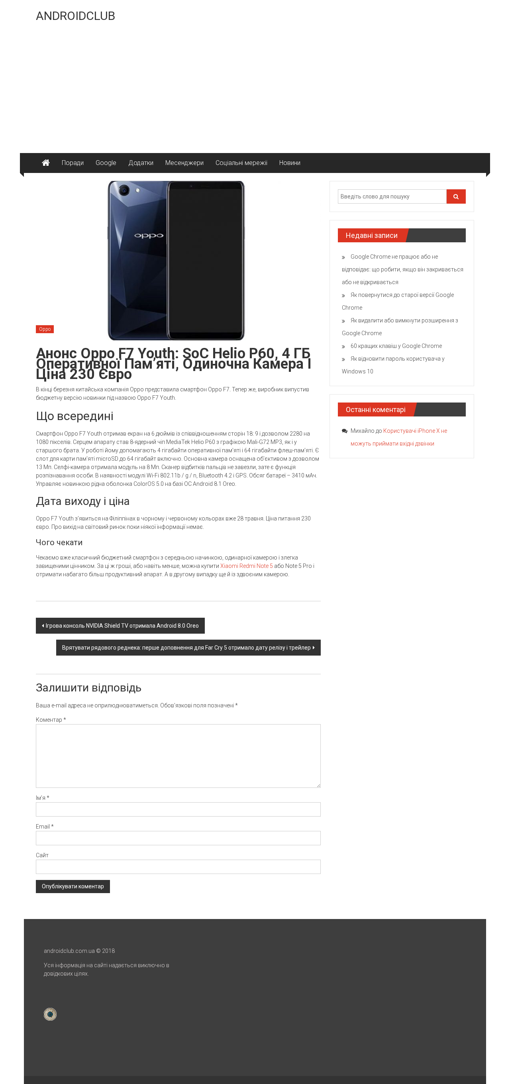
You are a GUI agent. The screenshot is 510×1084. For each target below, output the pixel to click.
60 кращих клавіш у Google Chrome (396, 346)
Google (106, 163)
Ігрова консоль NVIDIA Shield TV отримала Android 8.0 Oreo (122, 626)
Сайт (42, 855)
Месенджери (184, 163)
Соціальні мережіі (241, 163)
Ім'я (42, 798)
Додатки (140, 163)
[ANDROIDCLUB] (46, 163)
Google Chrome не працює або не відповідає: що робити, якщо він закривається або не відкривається (402, 269)
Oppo (45, 329)
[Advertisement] (255, 93)
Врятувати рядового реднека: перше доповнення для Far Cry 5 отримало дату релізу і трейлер (186, 647)
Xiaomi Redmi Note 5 (246, 566)
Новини (289, 163)
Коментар (51, 720)
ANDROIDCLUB (75, 16)
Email (45, 826)
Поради (73, 163)
